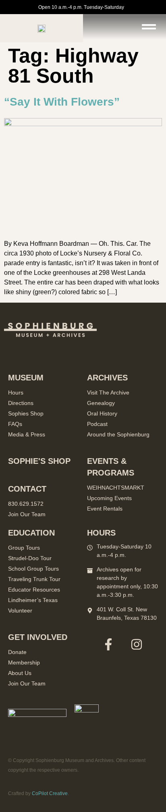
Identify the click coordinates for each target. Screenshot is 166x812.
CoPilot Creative (50, 793)
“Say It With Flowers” (62, 102)
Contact (27, 488)
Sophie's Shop (39, 461)
